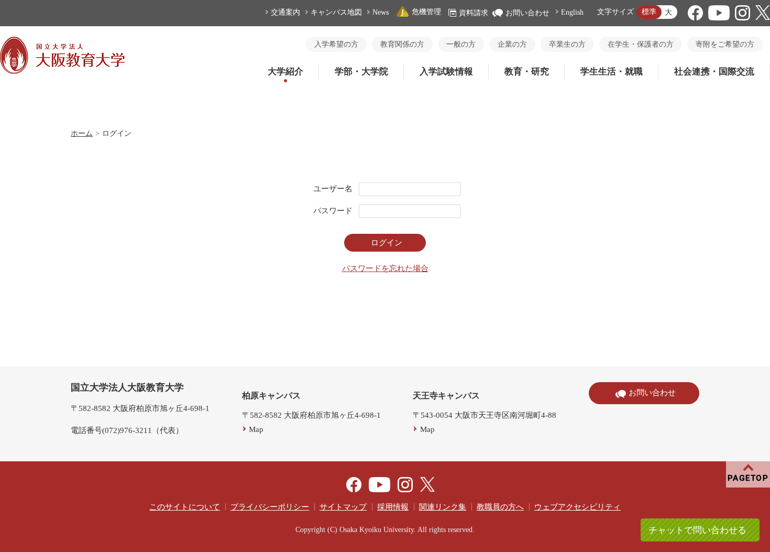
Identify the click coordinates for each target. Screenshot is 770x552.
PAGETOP (748, 478)
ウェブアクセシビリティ (577, 507)
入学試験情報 (446, 72)
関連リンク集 (442, 507)
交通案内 (285, 12)
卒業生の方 (567, 44)
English (572, 12)
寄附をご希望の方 (725, 44)
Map (256, 429)
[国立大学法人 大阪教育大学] (62, 71)
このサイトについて (184, 507)
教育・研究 (526, 72)
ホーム (82, 133)
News (380, 12)
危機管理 (426, 12)
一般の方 (461, 44)
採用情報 (393, 507)
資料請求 (473, 13)
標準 (649, 12)
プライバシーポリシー (269, 507)
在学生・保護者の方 (641, 44)
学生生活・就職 (611, 72)
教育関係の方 (402, 44)
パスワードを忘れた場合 (385, 268)
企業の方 (512, 44)
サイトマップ (343, 507)
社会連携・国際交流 (714, 72)
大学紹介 (285, 72)
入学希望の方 (336, 44)
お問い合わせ (527, 13)
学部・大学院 (361, 72)
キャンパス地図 (336, 12)
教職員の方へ (500, 507)
